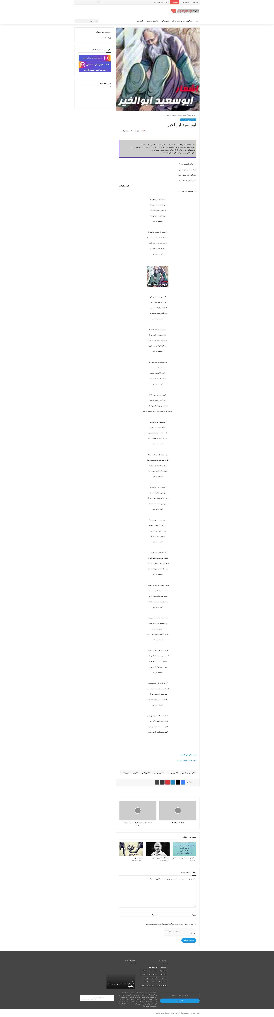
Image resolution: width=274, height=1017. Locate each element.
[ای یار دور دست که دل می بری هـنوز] (184, 849)
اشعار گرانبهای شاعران (184, 115)
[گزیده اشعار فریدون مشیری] (158, 849)
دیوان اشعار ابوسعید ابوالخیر (186, 760)
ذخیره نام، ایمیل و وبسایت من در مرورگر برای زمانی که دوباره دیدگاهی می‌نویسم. (170, 924)
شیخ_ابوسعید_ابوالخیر (129, 773)
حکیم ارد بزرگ (153, 974)
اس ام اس (163, 967)
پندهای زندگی (150, 985)
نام (195, 906)
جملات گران (143, 970)
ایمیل (194, 915)
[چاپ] (157, 782)
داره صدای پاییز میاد (126, 986)
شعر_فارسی (158, 773)
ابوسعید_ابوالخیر (188, 773)
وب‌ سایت (153, 915)
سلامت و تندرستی (153, 21)
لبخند (153, 981)
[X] (178, 782)
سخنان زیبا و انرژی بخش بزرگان (182, 21)
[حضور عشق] (131, 849)
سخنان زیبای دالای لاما (162, 2)
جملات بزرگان (162, 970)
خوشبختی (143, 974)
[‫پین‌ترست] (167, 782)
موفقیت (147, 981)
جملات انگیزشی (153, 967)
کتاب (142, 985)
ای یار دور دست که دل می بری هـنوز (184, 858)
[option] (120, 977)
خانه (196, 21)
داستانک (164, 978)
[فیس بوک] (183, 782)
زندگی (146, 978)
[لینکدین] (173, 782)
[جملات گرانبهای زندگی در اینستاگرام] (95, 71)
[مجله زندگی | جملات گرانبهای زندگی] (185, 11)
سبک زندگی (165, 21)
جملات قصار (152, 970)
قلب (159, 981)
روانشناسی (140, 21)
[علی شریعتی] (106, 37)
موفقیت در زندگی (161, 985)
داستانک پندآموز (155, 978)
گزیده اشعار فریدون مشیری (161, 858)
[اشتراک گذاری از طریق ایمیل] (162, 782)
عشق (164, 981)
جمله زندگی (163, 974)
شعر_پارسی (172, 773)
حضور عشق (139, 858)
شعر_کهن (145, 773)
